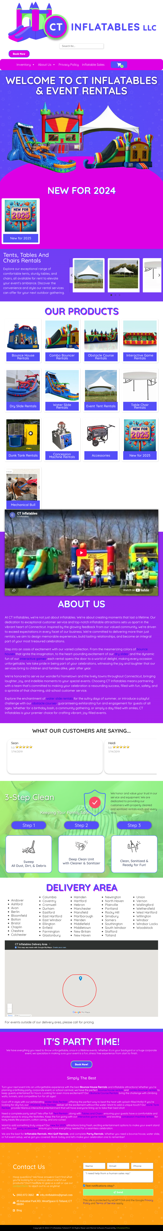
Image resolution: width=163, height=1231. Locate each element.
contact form (20, 1186)
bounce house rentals (110, 1090)
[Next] (159, 275)
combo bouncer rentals (143, 1090)
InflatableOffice (123, 1228)
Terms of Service (106, 1203)
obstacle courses (44, 703)
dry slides (121, 654)
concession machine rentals (137, 1116)
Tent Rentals (60, 1113)
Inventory (24, 65)
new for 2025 (58, 1125)
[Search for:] (81, 46)
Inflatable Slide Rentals (42, 1104)
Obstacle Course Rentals (103, 1093)
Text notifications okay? (100, 1185)
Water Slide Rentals (56, 1101)
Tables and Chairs (92, 1113)
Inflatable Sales (93, 65)
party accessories (27, 1128)
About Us (44, 65)
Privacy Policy (69, 65)
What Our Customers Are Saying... (81, 730)
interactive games (33, 659)
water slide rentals (59, 698)
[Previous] (72, 275)
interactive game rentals (92, 1116)
